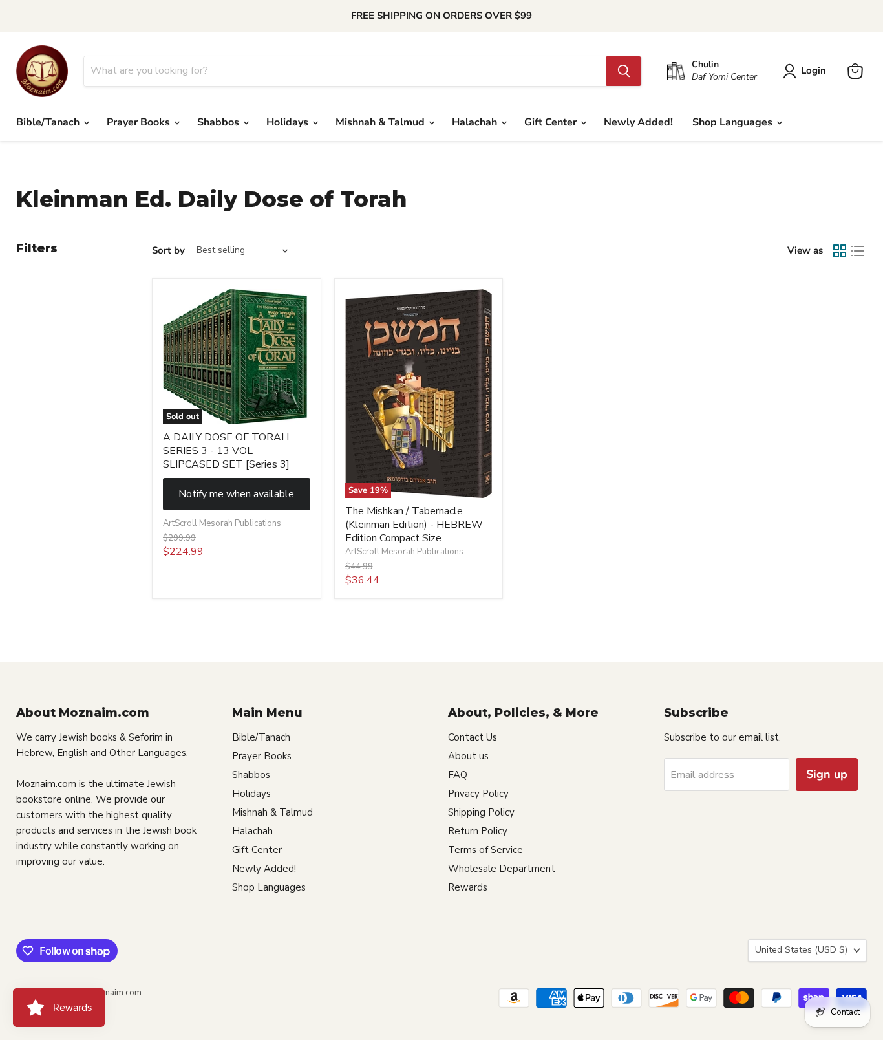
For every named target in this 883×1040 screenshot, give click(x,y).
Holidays (288, 122)
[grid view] (840, 251)
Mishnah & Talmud (381, 122)
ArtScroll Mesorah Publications (222, 523)
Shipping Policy (481, 812)
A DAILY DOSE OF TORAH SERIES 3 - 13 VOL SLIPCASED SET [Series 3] (226, 450)
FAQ (457, 774)
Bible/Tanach (49, 122)
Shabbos (219, 122)
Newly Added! (638, 122)
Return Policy (477, 831)
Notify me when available (236, 494)
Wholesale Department (501, 868)
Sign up (826, 774)
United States (801, 950)
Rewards (467, 887)
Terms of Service (485, 849)
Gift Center (551, 122)
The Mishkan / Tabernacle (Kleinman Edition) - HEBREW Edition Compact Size (414, 524)
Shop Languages (733, 122)
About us (468, 756)
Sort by (168, 250)
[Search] (623, 71)
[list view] (858, 251)
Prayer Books (140, 122)
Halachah (476, 122)
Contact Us (472, 737)
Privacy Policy (478, 793)
